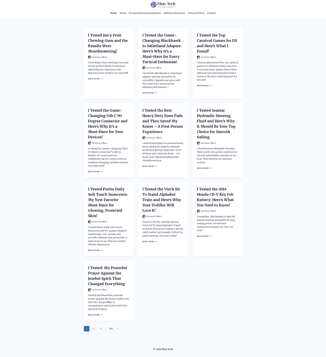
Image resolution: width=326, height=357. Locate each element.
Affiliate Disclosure (174, 13)
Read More (95, 79)
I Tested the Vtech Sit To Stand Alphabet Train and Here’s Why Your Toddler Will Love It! (161, 200)
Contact (211, 13)
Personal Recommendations (145, 13)
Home (113, 13)
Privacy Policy (196, 13)
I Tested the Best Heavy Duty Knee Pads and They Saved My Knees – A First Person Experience (162, 121)
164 (111, 328)
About (123, 13)
